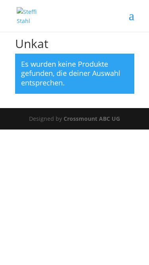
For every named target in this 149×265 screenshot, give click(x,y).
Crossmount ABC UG (92, 118)
